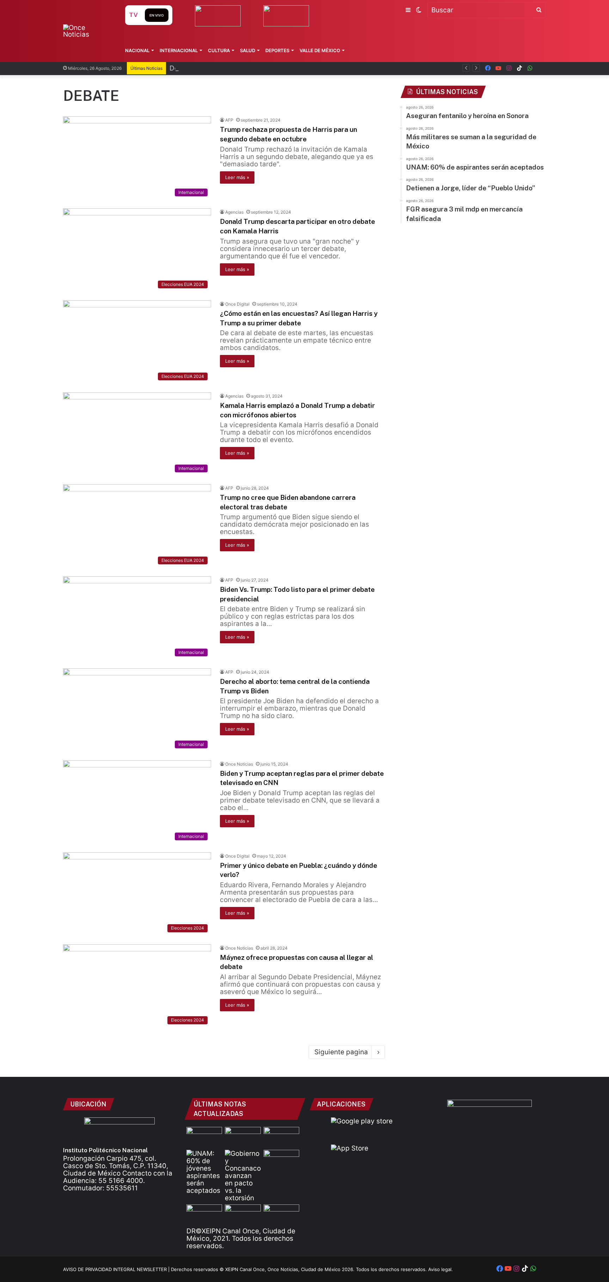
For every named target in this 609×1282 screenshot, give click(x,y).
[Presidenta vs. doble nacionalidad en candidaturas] (242, 1214)
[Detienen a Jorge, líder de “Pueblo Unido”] (281, 1160)
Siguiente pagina (341, 1052)
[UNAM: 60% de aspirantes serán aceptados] (204, 1172)
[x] (540, 68)
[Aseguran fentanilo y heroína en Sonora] (204, 1137)
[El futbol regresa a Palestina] (281, 1214)
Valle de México (320, 50)
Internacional (179, 50)
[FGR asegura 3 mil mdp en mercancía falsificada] (204, 1214)
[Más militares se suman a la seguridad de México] (242, 1137)
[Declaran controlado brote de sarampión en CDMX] (281, 1137)
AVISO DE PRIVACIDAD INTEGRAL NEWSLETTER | (117, 1269)
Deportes (277, 50)
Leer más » (237, 177)
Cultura (219, 50)
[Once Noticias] (87, 31)
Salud (247, 50)
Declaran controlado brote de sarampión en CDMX (249, 68)
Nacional (137, 50)
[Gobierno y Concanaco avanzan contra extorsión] (242, 1176)
